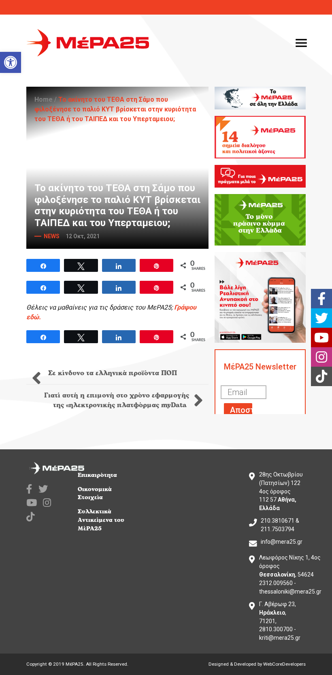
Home (43, 99)
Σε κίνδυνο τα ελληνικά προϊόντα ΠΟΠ (111, 373)
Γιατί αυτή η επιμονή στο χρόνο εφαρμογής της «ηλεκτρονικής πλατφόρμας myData (116, 400)
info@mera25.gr (281, 541)
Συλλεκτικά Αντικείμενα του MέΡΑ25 (101, 520)
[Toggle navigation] (301, 43)
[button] (10, 62)
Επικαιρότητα (97, 475)
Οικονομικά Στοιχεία (95, 493)
